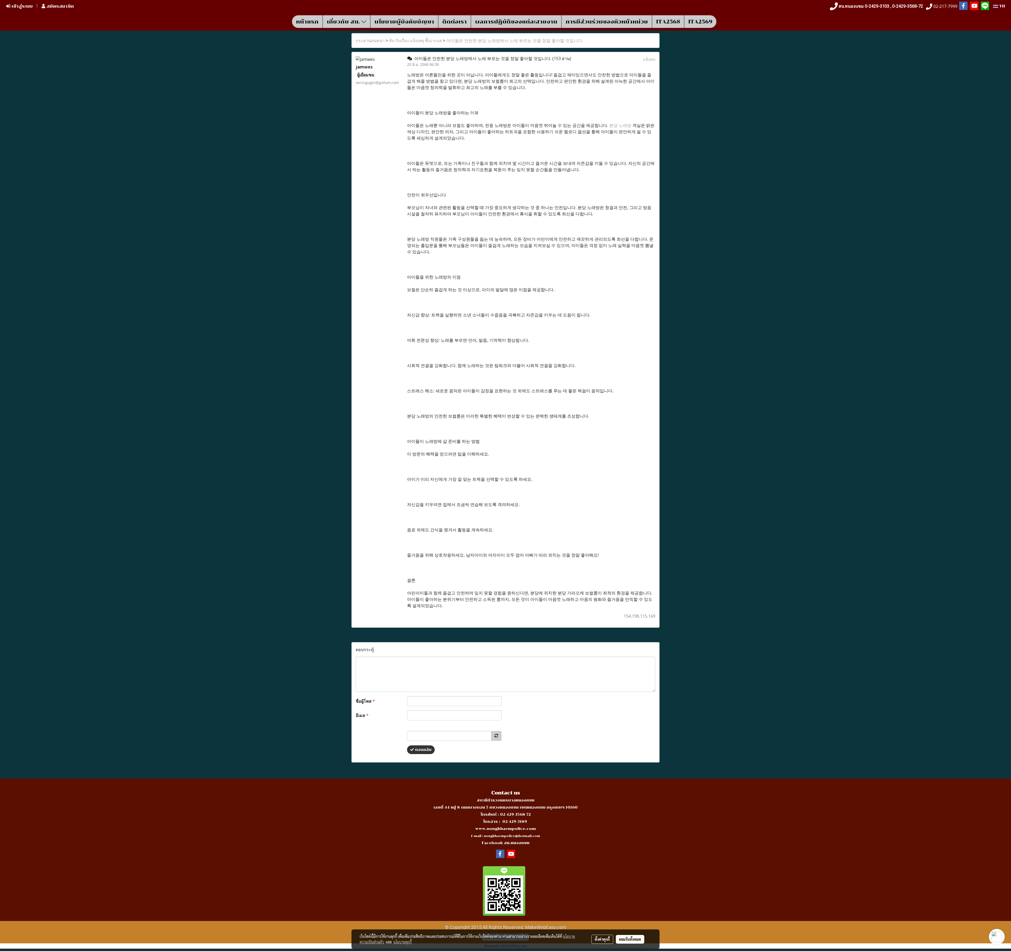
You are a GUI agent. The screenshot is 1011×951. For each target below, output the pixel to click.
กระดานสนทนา (370, 40)
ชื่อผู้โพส (365, 701)
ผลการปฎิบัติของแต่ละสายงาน (516, 21)
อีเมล (362, 715)
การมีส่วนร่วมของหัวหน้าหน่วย (607, 21)
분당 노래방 (620, 125)
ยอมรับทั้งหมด (630, 939)
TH (1001, 6)
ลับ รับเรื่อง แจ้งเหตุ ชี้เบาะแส (415, 40)
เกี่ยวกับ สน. (344, 21)
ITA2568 (668, 21)
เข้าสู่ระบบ (21, 6)
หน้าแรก (307, 21)
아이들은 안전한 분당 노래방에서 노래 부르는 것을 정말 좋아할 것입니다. (514, 40)
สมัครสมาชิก (59, 6)
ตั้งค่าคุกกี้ (602, 939)
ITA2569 (700, 21)
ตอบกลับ (423, 749)
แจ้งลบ (649, 59)
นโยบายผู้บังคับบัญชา (404, 21)
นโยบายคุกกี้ (402, 941)
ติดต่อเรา (454, 21)
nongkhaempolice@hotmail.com (512, 836)
